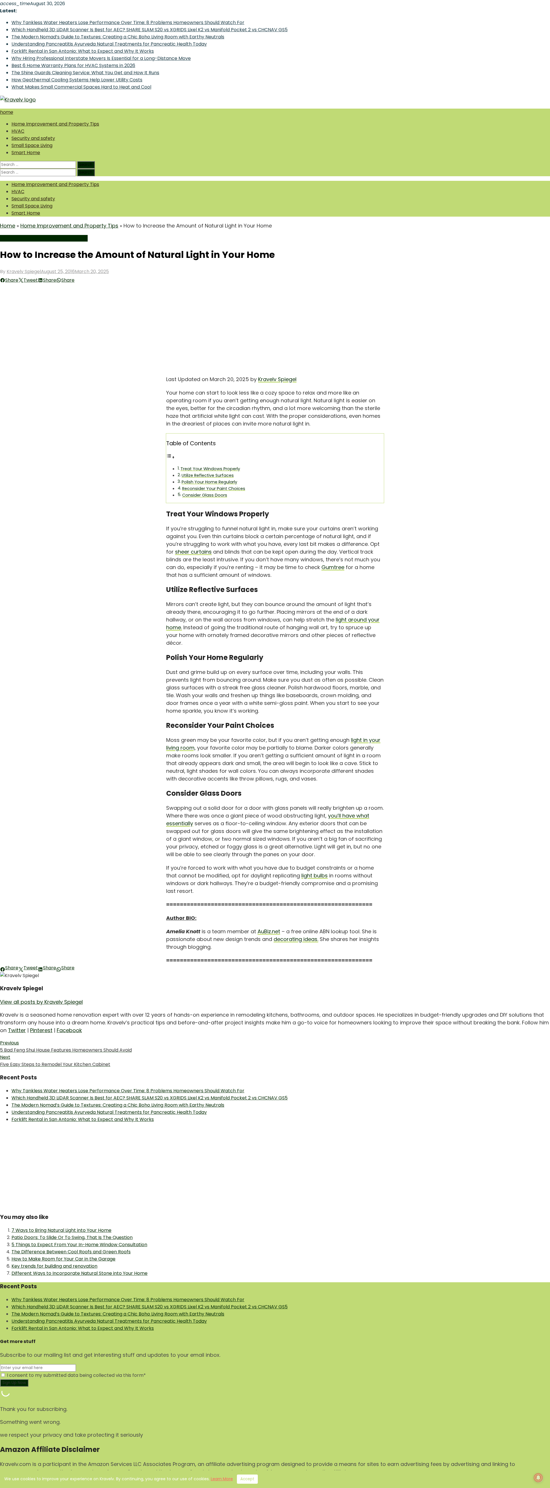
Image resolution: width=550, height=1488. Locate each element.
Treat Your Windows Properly (210, 469)
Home (7, 225)
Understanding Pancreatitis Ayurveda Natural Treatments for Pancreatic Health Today (109, 44)
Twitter (17, 1030)
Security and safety (33, 138)
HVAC (17, 131)
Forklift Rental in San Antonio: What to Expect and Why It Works (82, 51)
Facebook (69, 1030)
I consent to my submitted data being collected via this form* (76, 1375)
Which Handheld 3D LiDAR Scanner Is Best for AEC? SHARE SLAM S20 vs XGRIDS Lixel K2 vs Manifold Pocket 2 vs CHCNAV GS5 (149, 29)
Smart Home (25, 152)
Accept (247, 1479)
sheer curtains (193, 551)
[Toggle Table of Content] (170, 457)
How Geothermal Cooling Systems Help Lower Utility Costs (76, 80)
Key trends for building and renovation (54, 1266)
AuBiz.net (269, 931)
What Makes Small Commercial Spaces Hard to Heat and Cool (81, 87)
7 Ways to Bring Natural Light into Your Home (61, 1230)
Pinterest (41, 1030)
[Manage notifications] (538, 1477)
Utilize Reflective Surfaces (208, 475)
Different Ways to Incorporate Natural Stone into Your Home (79, 1273)
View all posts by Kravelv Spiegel (41, 1001)
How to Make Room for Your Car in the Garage (63, 1259)
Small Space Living (31, 145)
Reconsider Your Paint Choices (213, 488)
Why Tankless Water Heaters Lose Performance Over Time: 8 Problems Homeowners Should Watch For (127, 22)
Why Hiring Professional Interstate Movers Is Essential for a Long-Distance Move (101, 58)
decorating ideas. (296, 939)
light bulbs (314, 875)
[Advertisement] (275, 327)
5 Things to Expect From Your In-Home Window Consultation (79, 1244)
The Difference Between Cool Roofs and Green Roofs (71, 1251)
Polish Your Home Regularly (209, 482)
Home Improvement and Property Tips (55, 124)
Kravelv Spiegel (24, 271)
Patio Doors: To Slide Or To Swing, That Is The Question (72, 1237)
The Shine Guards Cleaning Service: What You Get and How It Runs (85, 72)
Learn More (222, 1479)
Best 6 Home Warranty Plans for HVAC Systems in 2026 (73, 65)
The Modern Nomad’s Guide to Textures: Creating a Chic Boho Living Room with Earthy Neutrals (117, 37)
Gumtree (332, 567)
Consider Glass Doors (204, 495)
